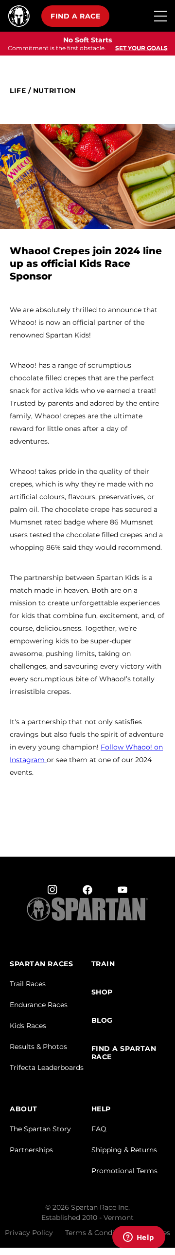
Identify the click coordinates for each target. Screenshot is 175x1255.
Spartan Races (41, 964)
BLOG (102, 1020)
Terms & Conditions (98, 1232)
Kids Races (28, 1025)
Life (18, 91)
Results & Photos (38, 1046)
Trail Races (28, 983)
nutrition (54, 91)
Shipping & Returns (124, 1149)
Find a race (75, 16)
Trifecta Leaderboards (47, 1067)
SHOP (102, 992)
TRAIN (103, 964)
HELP (101, 1109)
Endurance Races (39, 1004)
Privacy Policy (29, 1232)
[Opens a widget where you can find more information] (138, 1238)
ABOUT (23, 1109)
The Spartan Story (40, 1128)
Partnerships (31, 1149)
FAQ (98, 1128)
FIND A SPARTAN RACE (124, 1053)
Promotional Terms (124, 1170)
